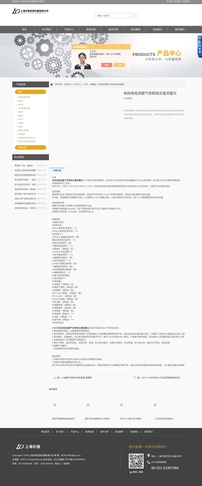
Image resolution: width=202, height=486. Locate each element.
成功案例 (135, 29)
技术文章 (113, 29)
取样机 (20, 101)
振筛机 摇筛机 (23, 130)
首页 (24, 29)
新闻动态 (91, 29)
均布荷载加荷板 (24, 108)
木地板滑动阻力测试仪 (27, 138)
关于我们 (46, 29)
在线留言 (186, 1)
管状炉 (20, 112)
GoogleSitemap (35, 459)
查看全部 (22, 147)
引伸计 (20, 119)
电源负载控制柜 (24, 97)
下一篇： (138, 377)
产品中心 (69, 29)
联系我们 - (178, 1)
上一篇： (57, 377)
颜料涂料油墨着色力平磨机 (97, 418)
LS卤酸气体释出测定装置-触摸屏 (77, 377)
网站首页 (67, 84)
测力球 (20, 105)
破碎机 (20, 116)
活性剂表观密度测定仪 (27, 142)
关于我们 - (170, 1)
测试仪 (20, 127)
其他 (20, 91)
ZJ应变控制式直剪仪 (164, 418)
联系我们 (180, 29)
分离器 (20, 123)
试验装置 (21, 134)
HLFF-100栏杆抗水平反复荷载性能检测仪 (161, 377)
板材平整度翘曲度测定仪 (63, 418)
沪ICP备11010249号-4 (75, 459)
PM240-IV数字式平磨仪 (131, 418)
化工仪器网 (59, 459)
